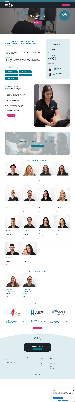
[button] (73, 390)
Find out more (9, 296)
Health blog (42, 358)
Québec (7, 1)
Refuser (68, 398)
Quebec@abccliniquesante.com (10, 362)
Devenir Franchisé (43, 360)
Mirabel (51, 366)
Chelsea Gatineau (52, 363)
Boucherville (51, 360)
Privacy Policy (42, 374)
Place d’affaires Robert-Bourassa (24, 51)
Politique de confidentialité (65, 400)
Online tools (66, 1)
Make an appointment (37, 22)
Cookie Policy (59, 400)
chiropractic (20, 60)
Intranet (42, 363)
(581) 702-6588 (52, 49)
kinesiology (30, 60)
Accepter (58, 398)
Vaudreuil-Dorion (52, 368)
